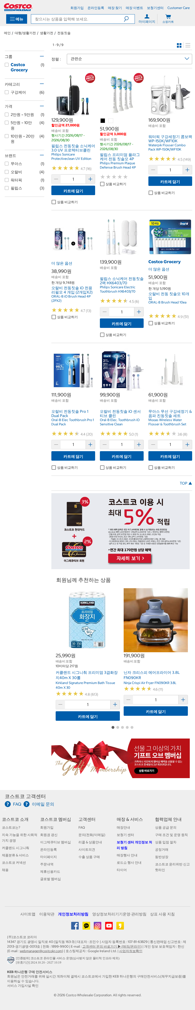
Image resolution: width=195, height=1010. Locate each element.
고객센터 (87, 819)
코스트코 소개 (15, 819)
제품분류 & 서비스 (15, 855)
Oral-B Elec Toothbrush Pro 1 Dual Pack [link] (72, 422)
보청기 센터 (125, 835)
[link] (73, 114)
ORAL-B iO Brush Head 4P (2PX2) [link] (71, 298)
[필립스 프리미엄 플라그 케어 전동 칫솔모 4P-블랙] (103, 121)
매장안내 (123, 827)
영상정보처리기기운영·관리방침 (119, 914)
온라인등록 (48, 849)
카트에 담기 (73, 190)
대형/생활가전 (25, 33)
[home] (18, 7)
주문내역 (47, 864)
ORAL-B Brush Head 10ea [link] (167, 302)
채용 (5, 870)
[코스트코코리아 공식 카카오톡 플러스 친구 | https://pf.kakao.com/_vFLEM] (87, 927)
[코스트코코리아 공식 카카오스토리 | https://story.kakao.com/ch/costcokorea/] (120, 927)
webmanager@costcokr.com (41, 951)
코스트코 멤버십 (55, 819)
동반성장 (161, 857)
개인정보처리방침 (73, 914)
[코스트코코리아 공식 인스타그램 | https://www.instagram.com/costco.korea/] (98, 927)
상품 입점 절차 (165, 842)
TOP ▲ (186, 483)
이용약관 (46, 914)
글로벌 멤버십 (50, 879)
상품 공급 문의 (165, 827)
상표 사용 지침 (162, 914)
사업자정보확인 (130, 951)
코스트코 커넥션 (14, 862)
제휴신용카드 (50, 871)
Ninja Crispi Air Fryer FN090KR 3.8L (150, 683)
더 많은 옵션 (61, 263)
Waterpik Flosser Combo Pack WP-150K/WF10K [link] (166, 147)
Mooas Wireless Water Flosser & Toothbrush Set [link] (167, 422)
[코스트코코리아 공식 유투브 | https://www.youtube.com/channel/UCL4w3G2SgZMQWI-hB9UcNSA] (109, 927)
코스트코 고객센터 (25, 796)
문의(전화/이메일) (91, 835)
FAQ (81, 827)
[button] (129, 18)
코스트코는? (11, 827)
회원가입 (47, 827)
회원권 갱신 (49, 835)
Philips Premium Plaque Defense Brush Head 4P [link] (118, 165)
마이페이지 (48, 857)
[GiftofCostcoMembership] (120, 775)
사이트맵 (27, 914)
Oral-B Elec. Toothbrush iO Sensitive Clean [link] (120, 422)
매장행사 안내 (127, 855)
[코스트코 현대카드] (120, 567)
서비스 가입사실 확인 (23, 985)
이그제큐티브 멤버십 (55, 842)
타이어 (122, 870)
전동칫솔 (64, 33)
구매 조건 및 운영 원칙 (171, 835)
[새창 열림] (11, 961)
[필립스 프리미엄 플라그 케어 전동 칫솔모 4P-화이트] (111, 121)
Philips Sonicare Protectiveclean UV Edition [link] (71, 156)
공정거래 (161, 849)
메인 (7, 33)
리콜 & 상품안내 (90, 842)
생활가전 (46, 33)
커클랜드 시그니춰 (15, 848)
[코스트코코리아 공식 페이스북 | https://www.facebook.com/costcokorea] (75, 927)
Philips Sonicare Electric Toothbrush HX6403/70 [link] (117, 289)
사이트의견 (86, 849)
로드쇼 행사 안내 (129, 862)
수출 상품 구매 (89, 857)
